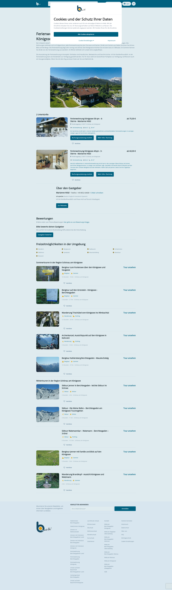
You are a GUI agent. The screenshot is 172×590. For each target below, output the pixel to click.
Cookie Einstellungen (86, 41)
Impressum (111, 41)
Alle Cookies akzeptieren (86, 34)
